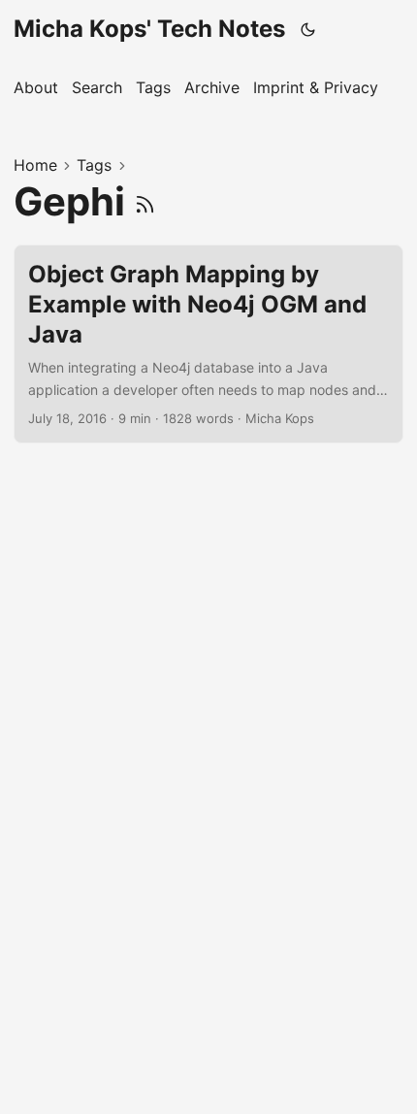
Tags (94, 165)
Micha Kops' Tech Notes (149, 29)
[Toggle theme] (308, 29)
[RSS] (145, 201)
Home (35, 165)
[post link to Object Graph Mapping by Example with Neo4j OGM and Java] (208, 344)
